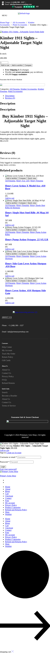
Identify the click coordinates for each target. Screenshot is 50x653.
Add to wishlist (17, 65)
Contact (8, 498)
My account (10, 503)
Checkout (9, 496)
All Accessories (19, 22)
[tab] (27, 96)
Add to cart (5, 65)
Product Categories (13, 507)
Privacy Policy (11, 505)
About (7, 489)
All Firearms (14, 89)
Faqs (7, 500)
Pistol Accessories (20, 25)
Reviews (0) (10, 98)
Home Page (4, 22)
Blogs (7, 491)
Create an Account (13, 453)
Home (7, 487)
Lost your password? (8, 469)
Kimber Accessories (29, 89)
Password (4, 462)
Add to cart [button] (9, 198)
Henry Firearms (36, 181)
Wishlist (8, 514)
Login (3, 467)
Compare (28, 65)
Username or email (8, 457)
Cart (7, 494)
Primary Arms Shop (8, 476)
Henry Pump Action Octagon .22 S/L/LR (26, 239)
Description (9, 96)
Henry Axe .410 (22, 181)
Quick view (32, 178)
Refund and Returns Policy (16, 510)
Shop (7, 512)
